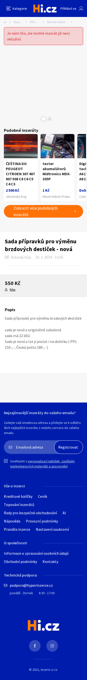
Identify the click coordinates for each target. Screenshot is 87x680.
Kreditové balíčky (18, 496)
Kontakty (50, 561)
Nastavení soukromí (52, 529)
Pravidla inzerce (17, 529)
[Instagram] (52, 646)
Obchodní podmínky (20, 561)
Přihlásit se (68, 8)
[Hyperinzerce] (44, 8)
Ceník (42, 496)
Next (49, 119)
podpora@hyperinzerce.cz (31, 585)
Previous (37, 119)
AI (64, 512)
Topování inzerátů (19, 504)
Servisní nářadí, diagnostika (61, 22)
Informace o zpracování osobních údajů (36, 553)
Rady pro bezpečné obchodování (30, 512)
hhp (12, 289)
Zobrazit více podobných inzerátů (36, 211)
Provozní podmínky (42, 521)
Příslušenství (37, 22)
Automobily (21, 22)
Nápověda (12, 521)
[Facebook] (35, 646)
